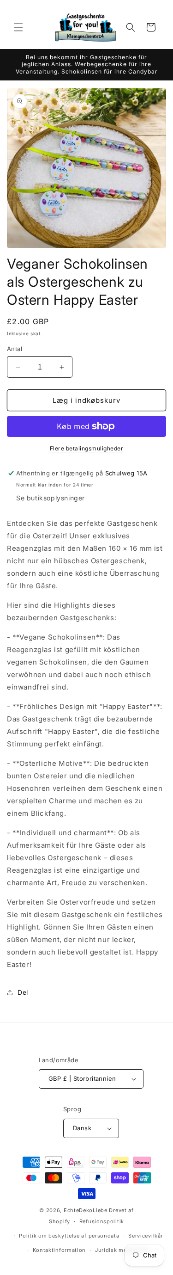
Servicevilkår (145, 1235)
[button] (18, 27)
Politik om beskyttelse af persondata (69, 1235)
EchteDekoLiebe (85, 1210)
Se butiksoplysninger (50, 498)
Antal (14, 348)
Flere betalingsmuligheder (87, 448)
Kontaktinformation (59, 1250)
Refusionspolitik (101, 1221)
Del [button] (23, 992)
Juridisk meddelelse (122, 1250)
